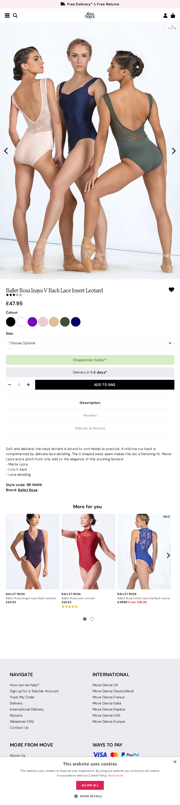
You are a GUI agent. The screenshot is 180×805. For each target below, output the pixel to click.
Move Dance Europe (109, 721)
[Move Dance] (90, 15)
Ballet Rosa (28, 490)
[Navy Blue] (76, 322)
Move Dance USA (107, 715)
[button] (90, 796)
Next (167, 555)
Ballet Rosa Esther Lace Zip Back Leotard (144, 598)
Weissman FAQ (22, 721)
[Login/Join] (165, 15)
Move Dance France (108, 697)
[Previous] (6, 151)
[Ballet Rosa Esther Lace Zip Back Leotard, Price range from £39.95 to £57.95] (144, 551)
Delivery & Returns (90, 428)
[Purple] (32, 322)
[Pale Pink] (43, 322)
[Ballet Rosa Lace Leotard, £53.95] (88, 551)
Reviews (90, 415)
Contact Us (19, 727)
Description (90, 402)
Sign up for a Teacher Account (34, 691)
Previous (9, 555)
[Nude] (54, 322)
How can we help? (24, 685)
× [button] (174, 762)
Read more (115, 775)
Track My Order (22, 697)
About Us (17, 755)
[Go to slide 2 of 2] (92, 619)
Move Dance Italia (107, 703)
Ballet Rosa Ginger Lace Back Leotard (31, 598)
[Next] (173, 151)
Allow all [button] (90, 785)
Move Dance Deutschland (113, 691)
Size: (10, 333)
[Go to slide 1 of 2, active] (84, 619)
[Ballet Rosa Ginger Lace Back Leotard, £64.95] (32, 551)
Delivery (16, 703)
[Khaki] (65, 322)
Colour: (12, 312)
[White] (21, 322)
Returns (16, 715)
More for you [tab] (87, 506)
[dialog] (90, 781)
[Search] (15, 15)
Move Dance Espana (109, 709)
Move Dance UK (105, 685)
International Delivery (27, 709)
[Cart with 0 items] (173, 16)
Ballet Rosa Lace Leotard (78, 598)
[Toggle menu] (7, 16)
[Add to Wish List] (171, 289)
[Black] (11, 322)
